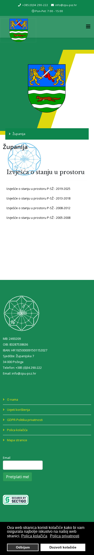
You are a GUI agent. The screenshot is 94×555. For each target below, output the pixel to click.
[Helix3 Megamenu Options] (90, 26)
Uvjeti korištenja (18, 409)
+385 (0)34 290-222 (35, 5)
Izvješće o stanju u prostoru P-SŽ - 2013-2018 (38, 198)
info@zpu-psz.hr (66, 5)
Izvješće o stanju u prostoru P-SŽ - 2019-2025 (38, 188)
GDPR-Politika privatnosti (24, 420)
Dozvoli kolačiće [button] (62, 547)
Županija (19, 134)
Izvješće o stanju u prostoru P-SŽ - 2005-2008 (38, 217)
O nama (12, 399)
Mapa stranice (16, 440)
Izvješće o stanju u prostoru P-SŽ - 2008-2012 (38, 208)
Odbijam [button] (23, 547)
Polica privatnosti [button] (64, 536)
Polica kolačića (16, 430)
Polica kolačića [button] (34, 536)
